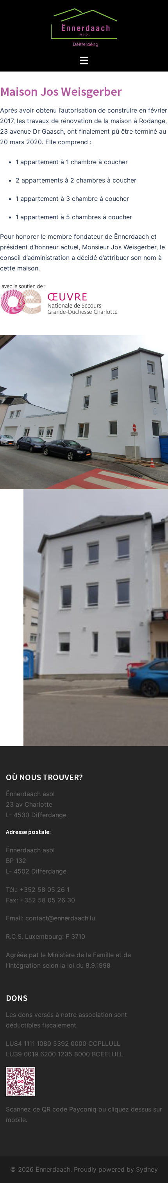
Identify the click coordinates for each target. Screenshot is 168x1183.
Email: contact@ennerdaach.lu (50, 918)
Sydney (147, 1169)
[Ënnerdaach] (84, 26)
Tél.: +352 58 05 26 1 (38, 889)
